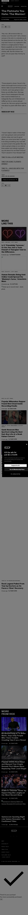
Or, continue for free (15, 474)
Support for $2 (15, 465)
